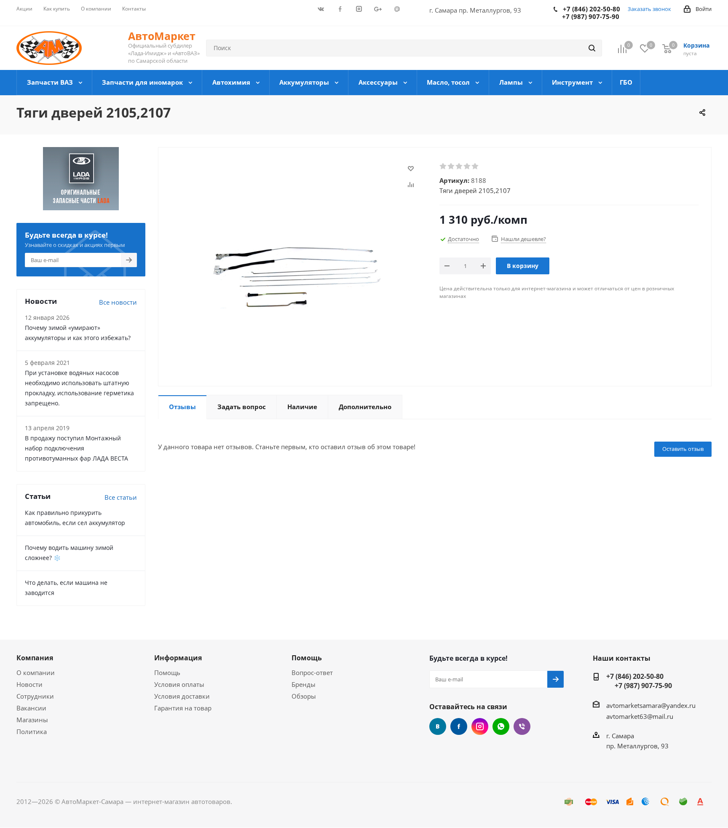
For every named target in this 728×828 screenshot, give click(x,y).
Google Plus (500, 726)
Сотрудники (35, 696)
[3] (459, 166)
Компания (34, 657)
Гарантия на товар (182, 708)
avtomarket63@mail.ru (639, 716)
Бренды (304, 684)
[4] (467, 166)
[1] (443, 166)
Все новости (118, 302)
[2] (451, 166)
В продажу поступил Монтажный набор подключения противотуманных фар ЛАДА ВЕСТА (76, 448)
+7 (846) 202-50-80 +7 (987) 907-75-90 (639, 681)
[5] (475, 166)
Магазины (32, 719)
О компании (35, 672)
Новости (29, 684)
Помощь (167, 672)
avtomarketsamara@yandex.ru (651, 705)
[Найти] (592, 48)
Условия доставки (182, 696)
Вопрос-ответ (312, 672)
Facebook (458, 726)
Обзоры (304, 696)
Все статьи (120, 497)
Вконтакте (437, 726)
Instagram (479, 726)
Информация (178, 657)
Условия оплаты (179, 684)
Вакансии (31, 708)
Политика (31, 731)
